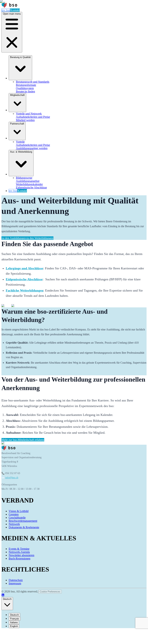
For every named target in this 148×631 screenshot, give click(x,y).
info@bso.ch (11, 477)
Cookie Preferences (50, 591)
